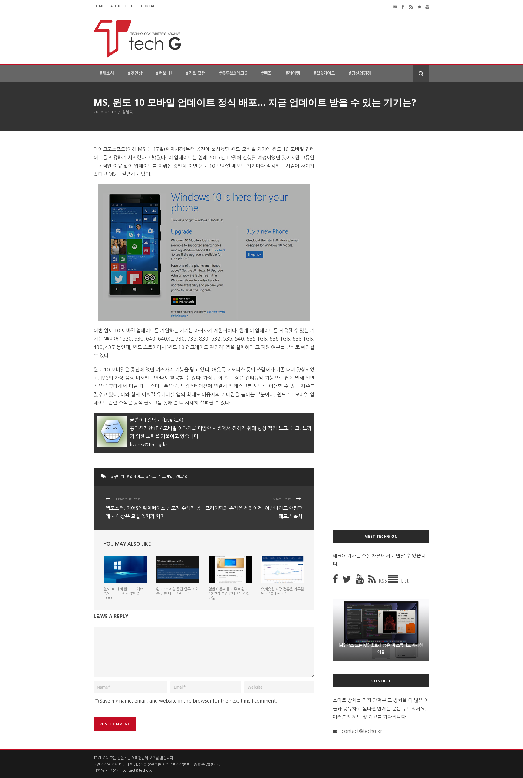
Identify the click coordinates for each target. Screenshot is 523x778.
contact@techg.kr (362, 731)
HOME (99, 6)
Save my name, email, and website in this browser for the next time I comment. (188, 700)
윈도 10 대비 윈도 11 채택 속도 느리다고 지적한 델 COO (123, 593)
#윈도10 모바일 (159, 477)
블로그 (150, 402)
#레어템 (292, 73)
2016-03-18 (105, 112)
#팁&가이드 (324, 73)
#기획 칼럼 (196, 73)
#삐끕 (266, 73)
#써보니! (164, 73)
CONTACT (149, 6)
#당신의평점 (360, 73)
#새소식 (107, 73)
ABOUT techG (122, 6)
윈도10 (181, 477)
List (405, 580)
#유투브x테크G (233, 73)
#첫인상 (135, 73)
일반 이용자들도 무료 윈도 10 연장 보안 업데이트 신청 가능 (229, 593)
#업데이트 (135, 477)
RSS (383, 580)
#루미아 (117, 477)
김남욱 (127, 112)
